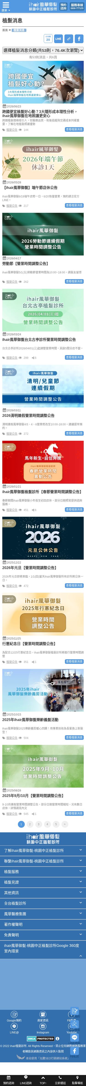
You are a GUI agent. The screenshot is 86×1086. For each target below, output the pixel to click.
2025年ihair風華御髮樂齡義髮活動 (30, 720)
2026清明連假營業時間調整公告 (28, 416)
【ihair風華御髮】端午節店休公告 (30, 188)
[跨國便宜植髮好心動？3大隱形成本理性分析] (43, 82)
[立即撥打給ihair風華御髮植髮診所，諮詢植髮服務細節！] (77, 6)
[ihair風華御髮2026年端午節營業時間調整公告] (43, 158)
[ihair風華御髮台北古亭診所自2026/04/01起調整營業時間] (43, 309)
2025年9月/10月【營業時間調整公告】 (33, 796)
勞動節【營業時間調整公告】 (26, 264)
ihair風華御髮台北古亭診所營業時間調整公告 (39, 340)
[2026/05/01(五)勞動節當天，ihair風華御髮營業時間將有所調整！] (43, 234)
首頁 (5, 30)
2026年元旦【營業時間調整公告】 (30, 568)
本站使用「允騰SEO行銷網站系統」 (48, 1058)
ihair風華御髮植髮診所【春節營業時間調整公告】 (42, 492)
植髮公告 (11, 130)
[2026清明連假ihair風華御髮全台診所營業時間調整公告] (43, 385)
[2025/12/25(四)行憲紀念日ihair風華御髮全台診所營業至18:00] (43, 614)
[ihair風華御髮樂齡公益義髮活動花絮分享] (43, 690)
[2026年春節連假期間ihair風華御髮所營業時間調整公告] (43, 462)
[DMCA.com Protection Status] (41, 1040)
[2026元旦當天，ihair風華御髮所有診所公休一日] (43, 538)
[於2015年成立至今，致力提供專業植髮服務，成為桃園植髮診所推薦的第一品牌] (43, 6)
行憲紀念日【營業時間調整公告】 (29, 644)
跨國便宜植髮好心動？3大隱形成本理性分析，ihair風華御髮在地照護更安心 (40, 114)
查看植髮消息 (74, 129)
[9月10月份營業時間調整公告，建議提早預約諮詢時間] (43, 766)
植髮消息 (19, 30)
